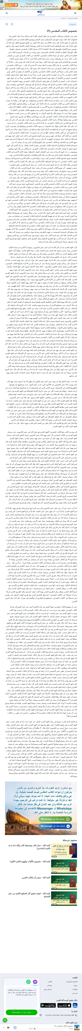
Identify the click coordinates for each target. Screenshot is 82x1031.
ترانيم (75, 985)
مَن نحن (74, 993)
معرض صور (48, 989)
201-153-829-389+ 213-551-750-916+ (59, 1015)
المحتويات (72, 24)
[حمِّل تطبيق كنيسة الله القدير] (75, 1005)
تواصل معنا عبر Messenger (21, 1012)
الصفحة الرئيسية (72, 18)
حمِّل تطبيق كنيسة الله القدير (66, 1000)
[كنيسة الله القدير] (41, 13)
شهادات (74, 989)
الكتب (50, 982)
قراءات (63, 18)
